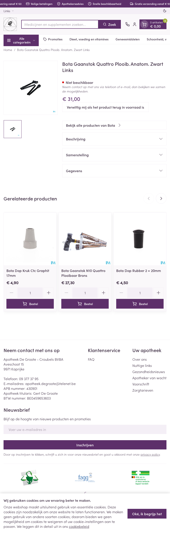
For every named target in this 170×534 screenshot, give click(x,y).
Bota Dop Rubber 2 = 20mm (138, 270)
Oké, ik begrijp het (147, 513)
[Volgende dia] (161, 198)
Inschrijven (85, 444)
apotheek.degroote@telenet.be (50, 383)
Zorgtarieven (142, 390)
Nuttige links (142, 365)
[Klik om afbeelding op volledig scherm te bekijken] (31, 88)
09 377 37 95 (29, 378)
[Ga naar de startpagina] (10, 24)
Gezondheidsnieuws (148, 371)
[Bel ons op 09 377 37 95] (127, 24)
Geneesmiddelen (128, 39)
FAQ (91, 359)
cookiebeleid (79, 526)
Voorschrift (140, 383)
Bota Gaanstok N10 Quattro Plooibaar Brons (83, 273)
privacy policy (150, 454)
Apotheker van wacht (149, 377)
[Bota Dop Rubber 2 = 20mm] (140, 239)
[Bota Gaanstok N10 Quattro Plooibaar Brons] (85, 239)
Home (8, 49)
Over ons (139, 359)
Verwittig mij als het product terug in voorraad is (105, 107)
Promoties (55, 39)
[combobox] (60, 24)
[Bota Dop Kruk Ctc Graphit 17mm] (30, 239)
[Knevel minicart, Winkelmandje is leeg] (144, 24)
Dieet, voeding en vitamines (89, 39)
